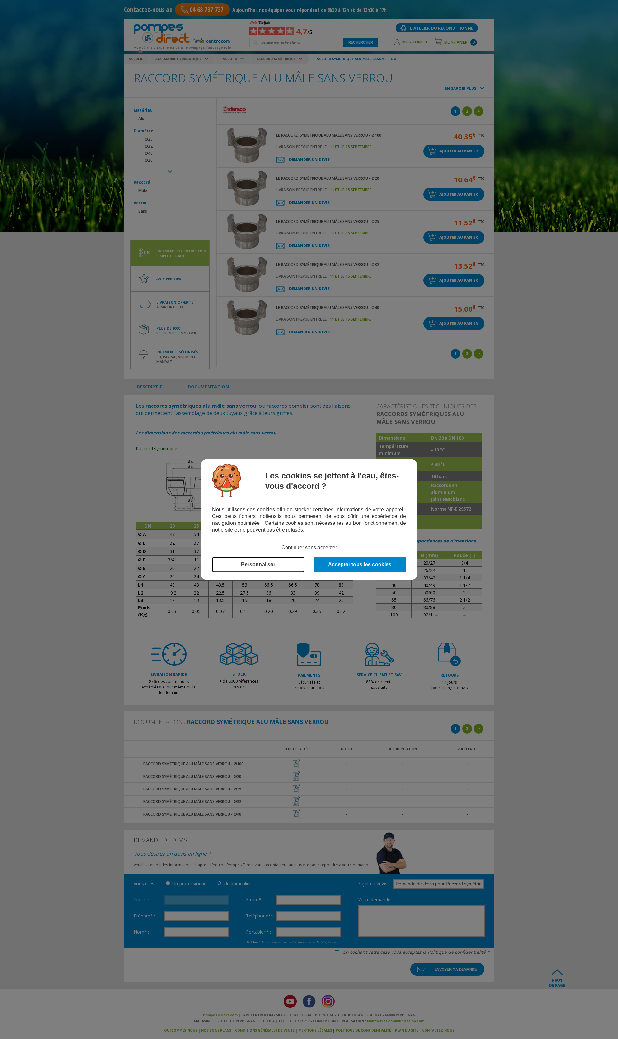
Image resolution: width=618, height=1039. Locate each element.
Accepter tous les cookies (359, 564)
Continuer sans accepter (309, 547)
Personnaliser (258, 564)
